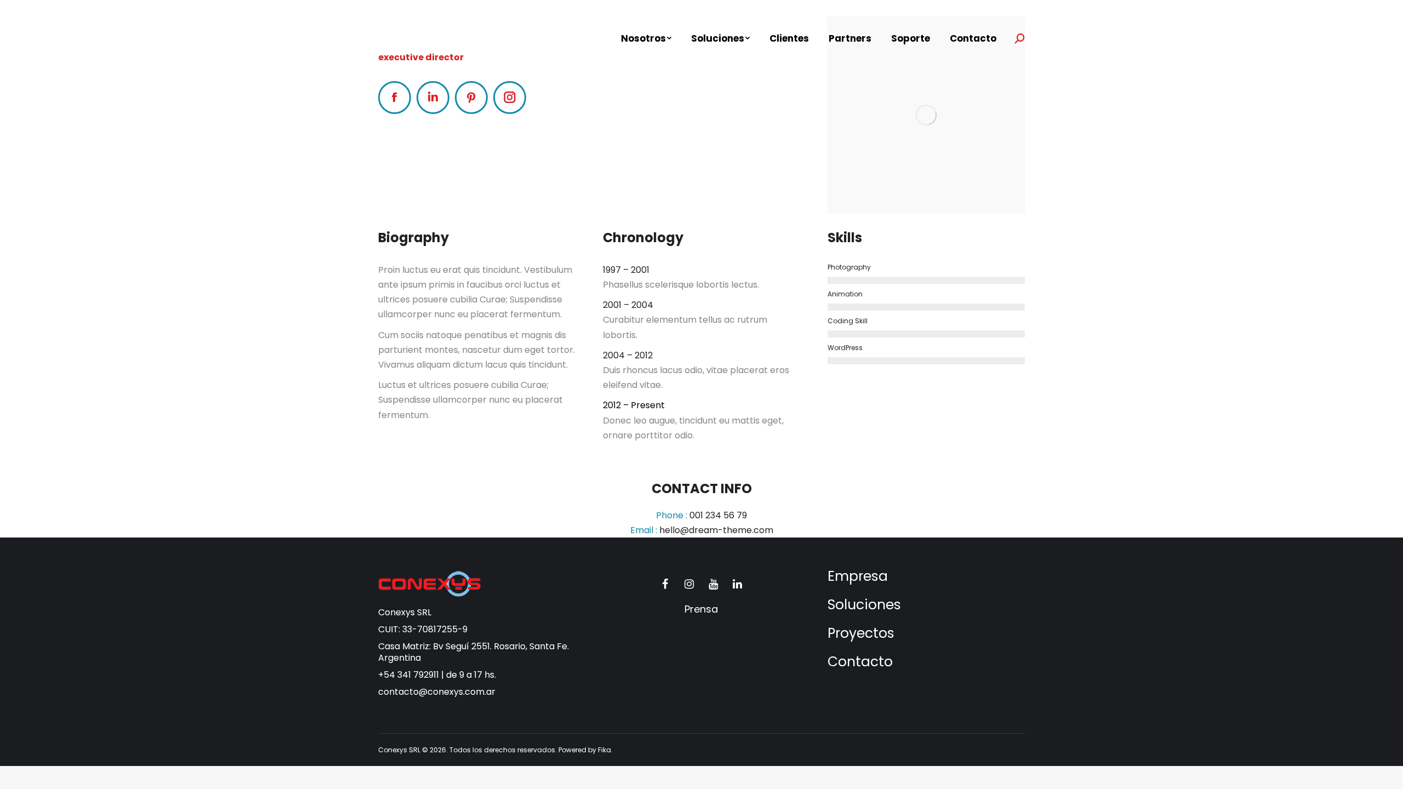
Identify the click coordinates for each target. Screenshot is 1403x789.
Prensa (701, 609)
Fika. (605, 749)
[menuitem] (646, 39)
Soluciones (864, 604)
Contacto (860, 661)
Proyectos (861, 633)
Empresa (858, 576)
